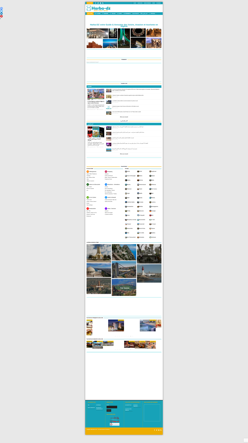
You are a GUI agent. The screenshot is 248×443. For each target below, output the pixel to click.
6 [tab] (125, 337)
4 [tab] (121, 337)
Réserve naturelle (90, 188)
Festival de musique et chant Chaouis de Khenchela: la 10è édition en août (125, 106)
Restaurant (89, 216)
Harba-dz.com (95, 429)
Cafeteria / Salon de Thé (92, 212)
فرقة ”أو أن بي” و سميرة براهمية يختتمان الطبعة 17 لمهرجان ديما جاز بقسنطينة (127, 126)
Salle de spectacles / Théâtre (111, 193)
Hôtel (88, 179)
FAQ (88, 405)
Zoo (87, 190)
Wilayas (113, 13)
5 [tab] (123, 337)
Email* (108, 405)
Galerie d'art (89, 199)
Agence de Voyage (109, 212)
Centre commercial (109, 175)
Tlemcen (99, 287)
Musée (88, 203)
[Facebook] (1, 8)
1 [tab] (116, 337)
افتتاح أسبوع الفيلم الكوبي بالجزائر (94, 139)
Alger (99, 254)
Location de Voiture (109, 214)
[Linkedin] (1, 13)
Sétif (150, 255)
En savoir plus (128, 405)
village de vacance (90, 180)
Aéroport (106, 210)
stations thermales (108, 201)
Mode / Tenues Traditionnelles (111, 177)
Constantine (125, 270)
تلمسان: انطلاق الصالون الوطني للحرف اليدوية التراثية (123, 137)
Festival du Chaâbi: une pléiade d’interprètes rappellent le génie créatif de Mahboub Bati (127, 95)
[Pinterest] (1, 16)
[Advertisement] (138, 7)
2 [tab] (118, 337)
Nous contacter (91, 407)
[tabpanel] (132, 324)
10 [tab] (133, 337)
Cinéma (106, 186)
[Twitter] (1, 11)
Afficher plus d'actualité (124, 117)
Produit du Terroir (108, 179)
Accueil (91, 13)
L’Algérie (98, 13)
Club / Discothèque (109, 188)
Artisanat (106, 173)
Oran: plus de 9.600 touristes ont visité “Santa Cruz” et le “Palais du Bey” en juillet (126, 111)
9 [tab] (131, 337)
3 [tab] (119, 337)
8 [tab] (129, 337)
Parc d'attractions (108, 192)
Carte (120, 13)
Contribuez (98, 405)
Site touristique (90, 204)
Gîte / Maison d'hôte (91, 177)
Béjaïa (124, 253)
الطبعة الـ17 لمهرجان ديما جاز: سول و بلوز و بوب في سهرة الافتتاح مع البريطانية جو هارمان (130, 143)
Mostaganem (150, 274)
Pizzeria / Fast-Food (91, 214)
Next (160, 327)
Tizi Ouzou (124, 288)
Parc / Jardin (89, 186)
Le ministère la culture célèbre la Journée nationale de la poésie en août (125, 100)
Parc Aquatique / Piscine (110, 190)
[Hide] (0, 18)
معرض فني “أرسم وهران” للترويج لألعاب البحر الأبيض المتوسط (124, 148)
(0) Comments (100, 109)
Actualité (136, 13)
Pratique (153, 13)
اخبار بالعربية (144, 13)
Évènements (128, 13)
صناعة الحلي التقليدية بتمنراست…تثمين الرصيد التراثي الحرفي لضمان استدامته (128, 132)
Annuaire (106, 13)
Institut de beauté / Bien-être (110, 199)
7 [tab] (127, 337)
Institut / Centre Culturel (91, 201)
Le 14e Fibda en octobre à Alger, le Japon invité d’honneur (96, 102)
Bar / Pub (88, 210)
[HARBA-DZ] (98, 8)
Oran (99, 271)
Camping (88, 175)
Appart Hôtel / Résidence (92, 173)
